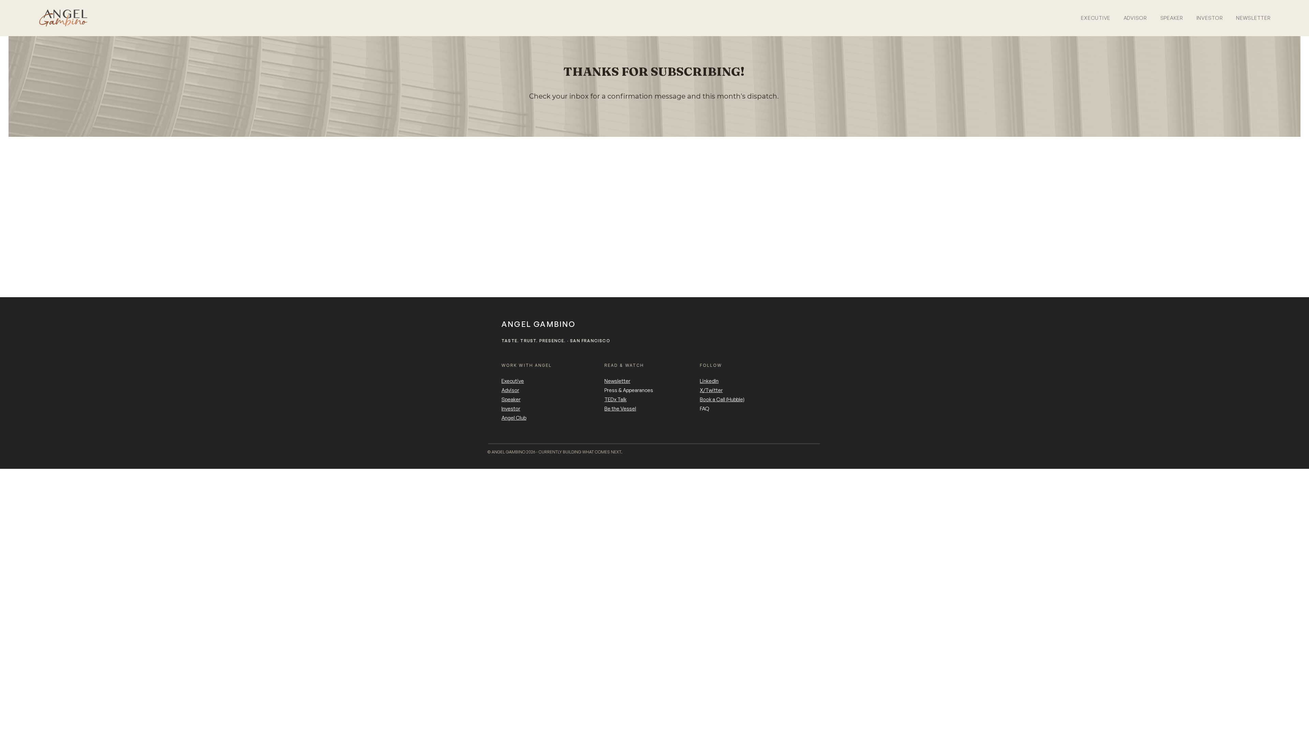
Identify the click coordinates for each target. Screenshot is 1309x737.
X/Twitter (711, 390)
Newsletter (617, 381)
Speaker (511, 399)
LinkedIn (709, 381)
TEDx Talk (615, 399)
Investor (510, 408)
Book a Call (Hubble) (722, 399)
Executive (512, 381)
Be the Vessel (620, 408)
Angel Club (513, 418)
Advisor (510, 390)
